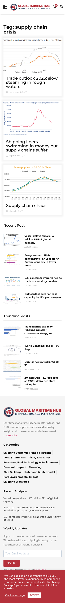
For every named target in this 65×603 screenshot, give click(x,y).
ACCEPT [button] (34, 595)
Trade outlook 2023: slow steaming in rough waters (32, 82)
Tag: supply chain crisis (25, 29)
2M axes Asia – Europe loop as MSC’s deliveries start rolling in (41, 381)
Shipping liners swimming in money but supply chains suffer (32, 146)
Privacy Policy (40, 570)
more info (10, 435)
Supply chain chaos (26, 205)
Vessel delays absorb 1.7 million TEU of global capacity (39, 239)
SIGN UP (11, 563)
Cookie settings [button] (15, 595)
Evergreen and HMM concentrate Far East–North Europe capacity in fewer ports (41, 260)
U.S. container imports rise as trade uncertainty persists (43, 279)
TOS (28, 570)
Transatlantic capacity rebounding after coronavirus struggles (38, 330)
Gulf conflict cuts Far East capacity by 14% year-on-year (42, 295)
